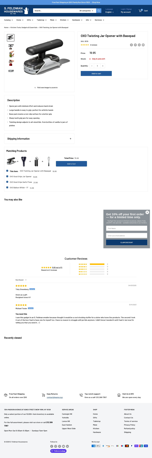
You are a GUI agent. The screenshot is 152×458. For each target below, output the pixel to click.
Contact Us (128, 417)
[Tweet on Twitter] (139, 45)
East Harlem (67, 425)
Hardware (76, 20)
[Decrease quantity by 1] (92, 66)
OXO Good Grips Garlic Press (21, 182)
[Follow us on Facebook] (51, 446)
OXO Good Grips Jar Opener (21, 176)
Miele (52, 20)
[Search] (98, 10)
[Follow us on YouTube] (63, 446)
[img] (21, 286)
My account (126, 12)
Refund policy (129, 428)
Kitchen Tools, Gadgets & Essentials (24, 27)
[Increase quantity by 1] (103, 66)
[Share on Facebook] (131, 45)
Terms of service (131, 421)
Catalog (7, 20)
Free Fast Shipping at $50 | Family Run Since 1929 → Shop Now (76, 2)
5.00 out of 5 (57, 267)
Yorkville (65, 417)
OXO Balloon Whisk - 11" (19, 187)
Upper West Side (69, 428)
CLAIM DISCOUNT (126, 242)
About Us (127, 414)
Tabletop (40, 20)
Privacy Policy (129, 425)
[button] (83, 264)
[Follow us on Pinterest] (59, 446)
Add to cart (96, 73)
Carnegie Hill (67, 414)
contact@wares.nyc (55, 397)
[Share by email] (143, 45)
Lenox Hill (66, 421)
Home (18, 20)
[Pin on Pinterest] (135, 45)
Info (87, 20)
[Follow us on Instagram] (55, 446)
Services (98, 20)
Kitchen (63, 20)
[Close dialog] (147, 212)
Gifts (29, 20)
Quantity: (84, 66)
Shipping (127, 432)
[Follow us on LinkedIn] (67, 446)
